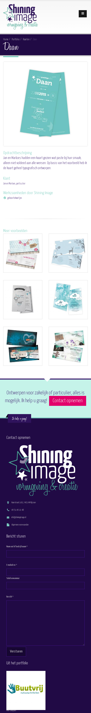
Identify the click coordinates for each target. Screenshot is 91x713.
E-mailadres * (11, 565)
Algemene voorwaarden (20, 525)
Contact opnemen (68, 400)
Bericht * (10, 597)
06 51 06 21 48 (17, 510)
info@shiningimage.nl (18, 517)
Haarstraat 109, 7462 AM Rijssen (23, 502)
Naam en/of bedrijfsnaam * (17, 546)
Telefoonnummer (13, 578)
